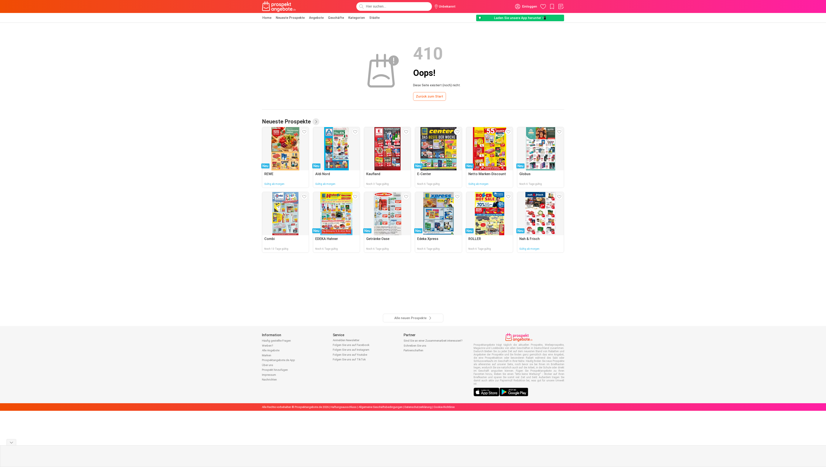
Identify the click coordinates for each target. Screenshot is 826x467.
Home (266, 18)
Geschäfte (336, 18)
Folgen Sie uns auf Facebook (351, 345)
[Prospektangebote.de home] (279, 6)
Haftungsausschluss (344, 407)
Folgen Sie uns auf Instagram (351, 349)
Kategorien (356, 18)
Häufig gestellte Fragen (276, 340)
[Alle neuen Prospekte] (315, 121)
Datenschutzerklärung (418, 407)
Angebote (316, 18)
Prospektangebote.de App (278, 360)
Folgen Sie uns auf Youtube (350, 354)
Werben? (267, 345)
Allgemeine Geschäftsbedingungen (380, 407)
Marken (266, 355)
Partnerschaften (413, 350)
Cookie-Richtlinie (444, 407)
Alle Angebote (270, 350)
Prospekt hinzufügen (275, 369)
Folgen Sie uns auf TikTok (349, 359)
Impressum (269, 374)
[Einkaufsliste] (560, 6)
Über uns (267, 365)
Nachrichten (269, 379)
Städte (374, 18)
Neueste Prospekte (290, 18)
